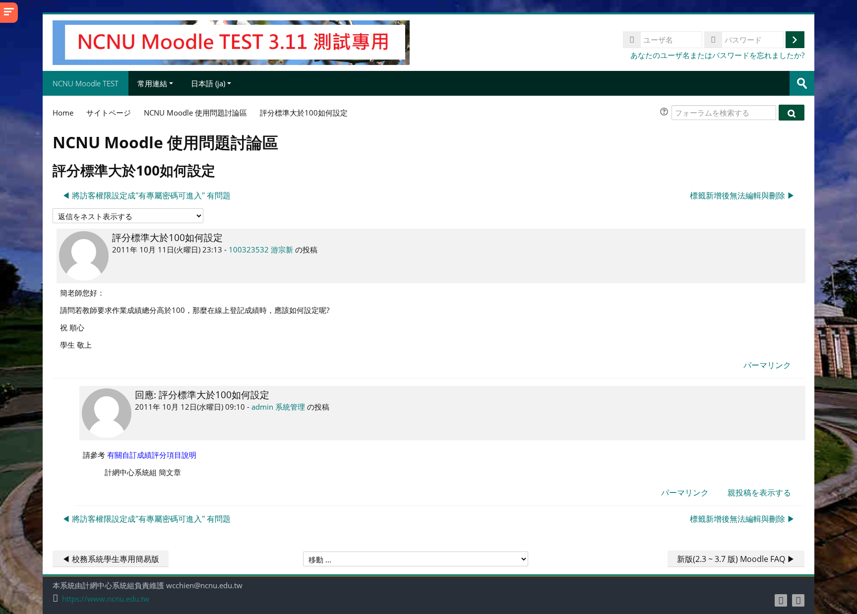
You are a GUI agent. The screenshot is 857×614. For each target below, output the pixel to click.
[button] (666, 113)
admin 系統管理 (278, 407)
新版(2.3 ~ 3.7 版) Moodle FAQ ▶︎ (736, 558)
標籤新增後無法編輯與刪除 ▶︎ (742, 195)
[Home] (231, 42)
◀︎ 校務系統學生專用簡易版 (110, 558)
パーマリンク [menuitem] (767, 365)
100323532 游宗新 (261, 249)
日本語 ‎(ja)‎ (208, 83)
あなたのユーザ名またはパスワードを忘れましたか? (717, 55)
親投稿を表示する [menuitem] (759, 492)
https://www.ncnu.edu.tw (105, 599)
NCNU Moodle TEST (86, 83)
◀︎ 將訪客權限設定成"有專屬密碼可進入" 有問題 (146, 195)
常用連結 (152, 83)
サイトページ (108, 113)
